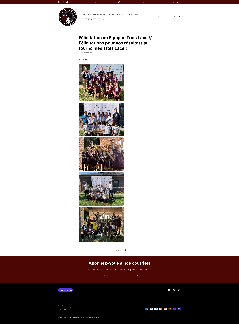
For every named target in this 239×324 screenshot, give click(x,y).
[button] (86, 14)
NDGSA (66, 317)
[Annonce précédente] (95, 2)
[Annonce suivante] (144, 2)
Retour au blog (120, 250)
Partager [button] (84, 59)
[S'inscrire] (137, 275)
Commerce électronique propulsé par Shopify (84, 317)
